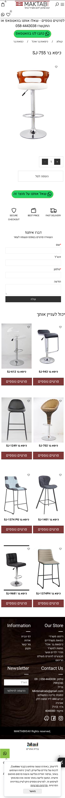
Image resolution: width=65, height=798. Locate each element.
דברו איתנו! (33, 232)
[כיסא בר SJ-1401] (48, 516)
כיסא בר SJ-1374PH (48, 593)
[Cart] (3, 4)
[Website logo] (30, 4)
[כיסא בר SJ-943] (48, 368)
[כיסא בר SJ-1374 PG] (16, 516)
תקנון (28, 648)
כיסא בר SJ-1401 (48, 520)
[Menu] (62, 4)
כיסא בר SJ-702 (48, 446)
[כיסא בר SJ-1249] (16, 442)
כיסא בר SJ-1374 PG (16, 520)
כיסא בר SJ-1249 (16, 446)
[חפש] (57, 4)
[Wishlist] (8, 14)
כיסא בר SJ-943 (48, 372)
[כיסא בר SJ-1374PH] (48, 590)
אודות (27, 640)
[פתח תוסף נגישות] (61, 762)
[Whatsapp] (3, 14)
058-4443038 (26, 25)
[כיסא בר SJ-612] (16, 368)
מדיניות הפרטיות (39, 785)
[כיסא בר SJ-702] (48, 442)
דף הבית (26, 636)
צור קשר (26, 644)
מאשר (32, 791)
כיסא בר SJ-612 (16, 372)
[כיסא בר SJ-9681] (16, 590)
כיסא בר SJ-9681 (16, 593)
